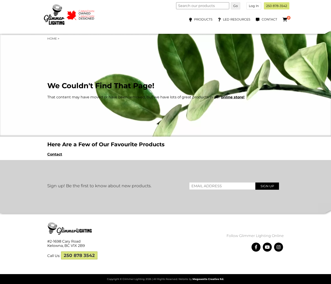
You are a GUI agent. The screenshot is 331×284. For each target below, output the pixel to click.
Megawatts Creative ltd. (208, 279)
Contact (269, 19)
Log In (254, 6)
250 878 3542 (79, 255)
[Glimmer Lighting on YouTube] (267, 247)
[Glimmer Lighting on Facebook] (256, 247)
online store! (233, 97)
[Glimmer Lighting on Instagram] (278, 247)
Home (52, 38)
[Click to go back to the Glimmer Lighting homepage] (72, 23)
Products (203, 19)
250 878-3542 (276, 6)
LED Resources (236, 19)
